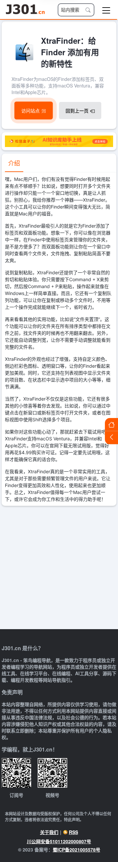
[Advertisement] (59, 568)
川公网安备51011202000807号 (59, 841)
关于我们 (49, 832)
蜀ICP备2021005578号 (76, 849)
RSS (73, 832)
